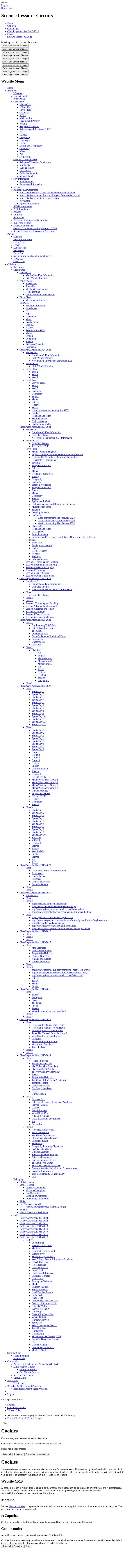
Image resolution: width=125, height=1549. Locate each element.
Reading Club (32, 322)
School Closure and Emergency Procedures (34, 231)
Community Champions (37, 1198)
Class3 (29, 683)
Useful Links (19, 1377)
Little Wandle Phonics (36, 278)
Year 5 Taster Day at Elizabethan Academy (52, 1259)
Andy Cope (37, 1297)
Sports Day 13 (39, 724)
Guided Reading (40, 790)
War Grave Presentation (43, 1135)
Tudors (35, 981)
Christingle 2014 (40, 1267)
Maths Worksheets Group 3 (45, 785)
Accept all (18, 1454)
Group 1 (36, 752)
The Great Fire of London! (44, 1041)
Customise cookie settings (37, 1454)
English (35, 396)
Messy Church (27, 176)
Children (11, 25)
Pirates (35, 1005)
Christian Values (27, 1182)
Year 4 (35, 377)
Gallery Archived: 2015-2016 (34, 1234)
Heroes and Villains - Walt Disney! (48, 1025)
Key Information (21, 178)
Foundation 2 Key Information (46, 355)
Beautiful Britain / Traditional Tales (49, 636)
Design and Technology (31, 145)
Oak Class (24, 112)
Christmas (36, 644)
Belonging (18, 1179)
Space (35, 1000)
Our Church (25, 170)
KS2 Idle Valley (39, 1306)
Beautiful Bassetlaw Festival (45, 1339)
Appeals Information (29, 203)
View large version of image (15, 46)
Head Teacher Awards (42, 1292)
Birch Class (25, 110)
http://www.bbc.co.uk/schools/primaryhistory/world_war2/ (60, 972)
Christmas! (37, 1038)
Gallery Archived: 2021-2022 (34, 1220)
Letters (16, 245)
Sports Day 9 (38, 713)
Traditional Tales (40, 1083)
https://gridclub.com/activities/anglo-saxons (52, 917)
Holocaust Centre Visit (43, 1129)
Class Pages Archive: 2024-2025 (35, 349)
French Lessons (39, 1110)
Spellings (30, 325)
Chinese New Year (41, 881)
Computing (25, 148)
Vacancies (18, 187)
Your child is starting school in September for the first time (47, 192)
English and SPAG (41, 793)
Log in (4, 5)
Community (13, 1361)
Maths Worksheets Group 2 (45, 782)
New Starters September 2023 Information (52, 589)
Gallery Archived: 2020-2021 (34, 1223)
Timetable (30, 286)
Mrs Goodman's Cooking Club (46, 1336)
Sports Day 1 (38, 691)
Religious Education (29, 126)
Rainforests (37, 639)
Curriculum (18, 101)
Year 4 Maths (38, 851)
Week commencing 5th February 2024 (56, 517)
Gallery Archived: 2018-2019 (34, 1226)
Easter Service (38, 1253)
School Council (27, 1184)
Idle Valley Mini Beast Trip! (45, 1066)
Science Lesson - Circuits (19, 37)
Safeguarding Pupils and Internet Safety (32, 256)
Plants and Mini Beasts (43, 1069)
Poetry (35, 490)
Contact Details (20, 96)
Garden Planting (39, 1344)
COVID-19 (19, 261)
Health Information (22, 239)
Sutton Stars (19, 1358)
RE (39, 666)
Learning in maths (40, 512)
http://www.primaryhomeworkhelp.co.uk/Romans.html (58, 909)
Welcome (17, 93)
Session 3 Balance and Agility (40, 567)
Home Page (6, 8)
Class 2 (29, 597)
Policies (17, 212)
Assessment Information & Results (30, 220)
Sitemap (11, 1404)
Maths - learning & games (44, 451)
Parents (10, 234)
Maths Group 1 (45, 658)
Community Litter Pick (43, 1347)
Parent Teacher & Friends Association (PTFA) (35, 1364)
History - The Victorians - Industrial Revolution (54, 457)
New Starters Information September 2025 (52, 360)
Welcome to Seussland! (43, 1044)
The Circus (37, 630)
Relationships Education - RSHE (35, 129)
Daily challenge (39, 421)
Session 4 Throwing (35, 570)
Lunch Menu (19, 247)
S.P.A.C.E (18, 258)
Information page (40, 559)
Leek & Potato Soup (41, 1149)
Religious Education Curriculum (35, 162)
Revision (36, 553)
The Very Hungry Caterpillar (45, 1071)
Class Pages (13, 28)
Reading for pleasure (42, 545)
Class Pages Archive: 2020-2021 (35, 686)
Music (22, 151)
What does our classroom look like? (49, 1011)
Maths (29, 333)
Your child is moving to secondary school (39, 198)
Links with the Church (24, 1366)
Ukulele (35, 1107)
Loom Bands (38, 1242)
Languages (25, 140)
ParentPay (18, 253)
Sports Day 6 (38, 705)
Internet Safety (27, 181)
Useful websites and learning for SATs (50, 410)
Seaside (35, 1008)
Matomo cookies (17, 1506)
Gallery (17, 1215)
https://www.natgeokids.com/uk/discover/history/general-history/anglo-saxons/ (69, 920)
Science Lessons (40, 1105)
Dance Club (37, 1278)
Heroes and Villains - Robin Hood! (48, 1027)
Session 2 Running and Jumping (41, 564)
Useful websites (39, 551)
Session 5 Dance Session (38, 573)
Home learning (33, 291)
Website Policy (14, 1410)
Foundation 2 (32, 581)
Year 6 (35, 385)
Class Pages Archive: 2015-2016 (35, 989)
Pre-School (12, 1380)
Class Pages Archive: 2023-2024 (35, 427)
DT (27, 311)
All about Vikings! (41, 1116)
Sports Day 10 (39, 716)
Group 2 (36, 755)
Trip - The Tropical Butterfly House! (49, 1033)
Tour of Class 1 (39, 1047)
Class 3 (10, 34)
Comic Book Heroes (42, 950)
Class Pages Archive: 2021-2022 (35, 619)
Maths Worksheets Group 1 (45, 779)
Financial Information (23, 225)
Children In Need (40, 1286)
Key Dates (25, 201)
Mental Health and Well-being (34, 1212)
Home (10, 23)
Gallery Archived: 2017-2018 (34, 1229)
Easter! (35, 1074)
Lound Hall (37, 1270)
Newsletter (18, 250)
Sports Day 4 (38, 699)
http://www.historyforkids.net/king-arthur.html (54, 925)
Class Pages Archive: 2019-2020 (35, 865)
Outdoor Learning (40, 1151)
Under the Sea (38, 642)
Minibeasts (37, 1143)
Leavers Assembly (40, 1309)
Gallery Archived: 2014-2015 (34, 1237)
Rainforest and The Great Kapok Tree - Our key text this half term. (64, 537)
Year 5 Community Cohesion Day (48, 1173)
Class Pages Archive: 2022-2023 (35, 578)
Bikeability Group (40, 1262)
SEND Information (22, 206)
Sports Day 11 (38, 719)
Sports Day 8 (38, 710)
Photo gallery (38, 526)
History (23, 143)
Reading (36, 413)
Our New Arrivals (40, 1320)
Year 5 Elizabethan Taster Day (46, 1165)
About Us (12, 90)
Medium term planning (37, 289)
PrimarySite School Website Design (24, 1418)
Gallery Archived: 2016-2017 (34, 1231)
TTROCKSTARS (40, 446)
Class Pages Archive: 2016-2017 (35, 942)
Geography (25, 137)
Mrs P (35, 1284)
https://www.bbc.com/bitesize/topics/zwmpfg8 (54, 906)
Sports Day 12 (39, 721)
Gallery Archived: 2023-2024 (34, 1218)
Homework (25, 156)
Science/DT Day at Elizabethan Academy (52, 1102)
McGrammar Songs (35, 300)
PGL (34, 1176)
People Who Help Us (42, 953)
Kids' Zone (18, 267)
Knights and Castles (41, 958)
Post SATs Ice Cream (42, 1245)
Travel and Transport (42, 1063)
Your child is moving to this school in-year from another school (50, 195)
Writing (23, 123)
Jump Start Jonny (40, 534)
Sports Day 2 (38, 694)
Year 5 (35, 388)
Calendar (17, 236)
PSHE (41, 669)
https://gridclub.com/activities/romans (49, 903)
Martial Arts (37, 1248)
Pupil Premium (20, 209)
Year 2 (35, 371)
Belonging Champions (36, 1196)
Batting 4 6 (37, 1295)
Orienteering (38, 1333)
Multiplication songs (41, 506)
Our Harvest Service (29, 1372)
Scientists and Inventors (43, 628)
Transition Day (39, 1328)
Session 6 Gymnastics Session (40, 575)
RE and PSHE (39, 777)
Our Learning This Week (44, 625)
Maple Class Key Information (40, 275)
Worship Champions (35, 1190)
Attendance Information (31, 184)
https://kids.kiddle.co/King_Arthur (48, 923)
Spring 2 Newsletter (41, 484)
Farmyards (37, 997)
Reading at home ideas (43, 473)
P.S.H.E (23, 1209)
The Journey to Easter (42, 1162)
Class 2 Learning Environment (46, 1118)
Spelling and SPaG (41, 501)
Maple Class (25, 104)
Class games (38, 531)
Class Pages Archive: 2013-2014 (23, 31)
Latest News (19, 242)
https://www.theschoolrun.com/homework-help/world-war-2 (61, 970)
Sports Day (37, 1322)
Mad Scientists (39, 947)
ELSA (23, 1201)
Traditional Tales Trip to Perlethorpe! (49, 1080)
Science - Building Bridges (45, 1154)
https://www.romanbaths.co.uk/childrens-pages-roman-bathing (61, 912)
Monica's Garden (40, 1350)
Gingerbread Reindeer (42, 1273)
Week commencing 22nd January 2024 (56, 520)
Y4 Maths (36, 837)
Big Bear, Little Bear (42, 1088)
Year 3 (35, 374)
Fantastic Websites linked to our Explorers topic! (55, 1168)
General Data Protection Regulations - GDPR (35, 228)
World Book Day (40, 768)
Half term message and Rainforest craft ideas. (53, 504)
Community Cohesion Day (45, 1300)
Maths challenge (39, 418)
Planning (36, 650)
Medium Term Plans (35, 305)
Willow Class (26, 107)
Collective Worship (29, 173)
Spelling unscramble (41, 424)
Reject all (6, 1454)
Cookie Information (16, 1407)
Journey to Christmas (42, 1281)
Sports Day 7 (38, 708)
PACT (35, 1342)
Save (28, 1546)
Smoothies (37, 1124)
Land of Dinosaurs (41, 961)
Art (21, 154)
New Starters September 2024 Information (52, 438)
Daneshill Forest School (43, 1251)
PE (21, 132)
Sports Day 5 (38, 702)
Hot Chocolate (39, 1264)
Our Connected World (30, 1204)
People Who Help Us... (43, 1077)
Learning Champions (36, 1187)
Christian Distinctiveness (25, 159)
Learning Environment (43, 1171)
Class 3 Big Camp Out (43, 1314)
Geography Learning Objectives (47, 1146)
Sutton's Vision (27, 167)
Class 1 (29, 592)
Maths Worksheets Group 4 (45, 788)
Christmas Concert (41, 1275)
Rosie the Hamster (40, 1132)
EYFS (23, 115)
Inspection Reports (22, 223)
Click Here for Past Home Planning (49, 870)
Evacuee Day (38, 1099)
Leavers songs (38, 382)
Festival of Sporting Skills (44, 1303)
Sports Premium (21, 1355)
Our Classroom (39, 1094)
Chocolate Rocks (40, 1140)
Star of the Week (40, 1289)
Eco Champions (33, 1193)
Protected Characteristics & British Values (46, 1207)
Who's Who (19, 99)
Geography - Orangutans (44, 460)
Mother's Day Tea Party (43, 1256)
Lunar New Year (40, 633)
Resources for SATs (35, 330)
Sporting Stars (14, 1353)
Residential (31, 347)
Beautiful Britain (40, 884)
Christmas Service (28, 1369)
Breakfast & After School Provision (24, 1386)
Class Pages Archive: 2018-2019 (35, 892)
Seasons (35, 994)
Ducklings (37, 1311)
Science (23, 134)
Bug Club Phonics (40, 435)
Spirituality (25, 165)
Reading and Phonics (30, 121)
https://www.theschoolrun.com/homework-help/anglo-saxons (61, 928)
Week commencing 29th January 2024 (56, 523)
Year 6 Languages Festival (44, 1325)
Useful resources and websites (40, 294)
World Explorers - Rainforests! (46, 1036)
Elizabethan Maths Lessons (45, 1138)
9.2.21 (35, 862)
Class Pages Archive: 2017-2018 (35, 931)
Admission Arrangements (25, 189)
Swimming (18, 217)
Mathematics (26, 118)
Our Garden (37, 1331)
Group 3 (36, 757)
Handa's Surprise (40, 1060)
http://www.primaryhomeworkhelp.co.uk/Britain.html (57, 975)
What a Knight (39, 1317)
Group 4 (36, 760)
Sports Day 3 (38, 697)
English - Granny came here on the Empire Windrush (57, 454)
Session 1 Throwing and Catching (42, 562)
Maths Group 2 (45, 661)
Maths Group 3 (45, 664)
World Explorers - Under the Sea (47, 1030)
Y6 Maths (36, 840)
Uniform (17, 214)
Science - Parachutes (42, 1157)
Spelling (36, 462)
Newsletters (31, 283)
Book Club (37, 542)
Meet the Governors (23, 1375)
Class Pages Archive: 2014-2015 (35, 1019)
